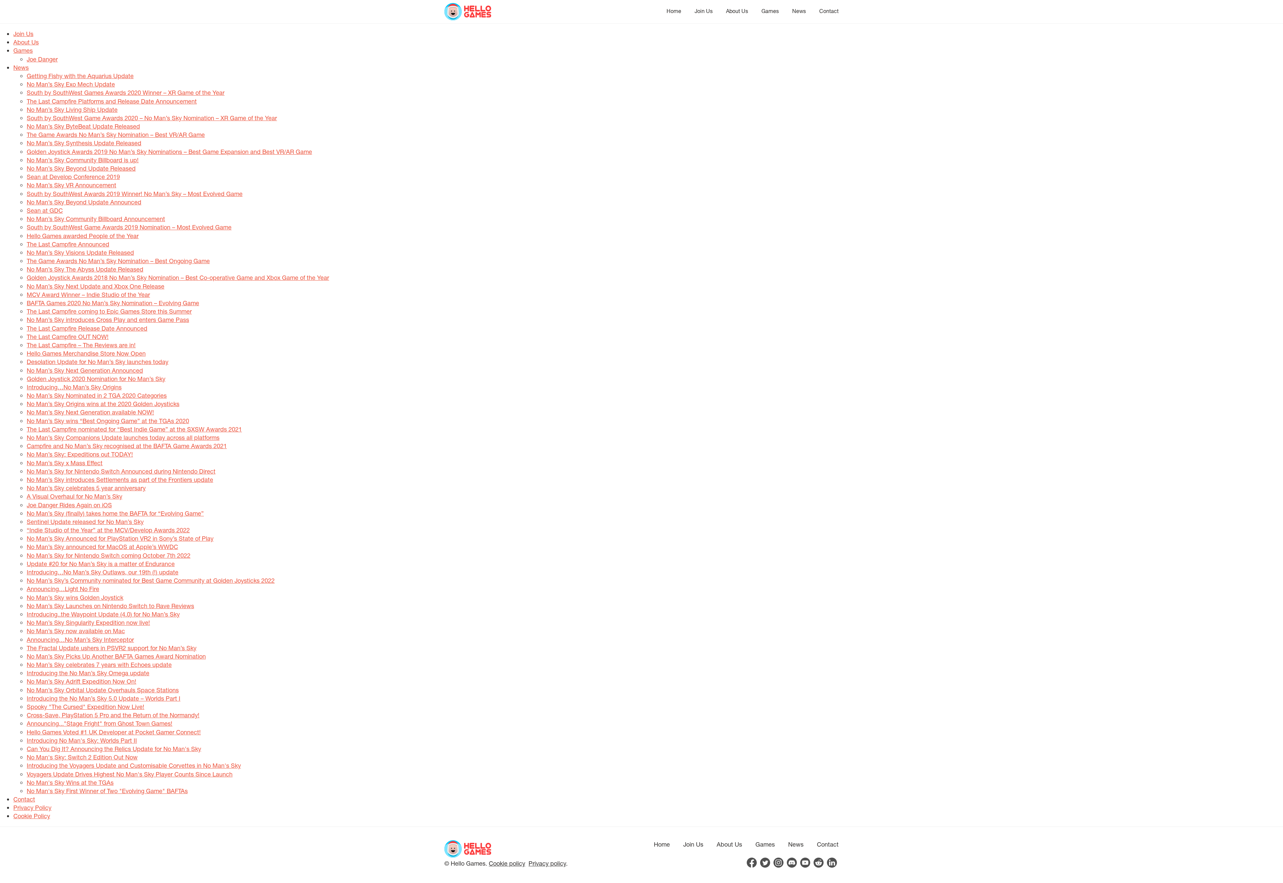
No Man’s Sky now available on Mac (76, 631)
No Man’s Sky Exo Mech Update (71, 84)
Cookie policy (507, 863)
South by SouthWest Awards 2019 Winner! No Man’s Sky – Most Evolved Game (135, 193)
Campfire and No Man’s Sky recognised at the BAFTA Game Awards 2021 (127, 446)
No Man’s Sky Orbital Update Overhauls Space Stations (103, 690)
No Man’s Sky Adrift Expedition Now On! (81, 681)
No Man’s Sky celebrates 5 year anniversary (86, 488)
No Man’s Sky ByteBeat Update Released (83, 126)
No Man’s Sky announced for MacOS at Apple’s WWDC (102, 546)
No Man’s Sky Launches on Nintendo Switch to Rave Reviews (110, 605)
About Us (737, 11)
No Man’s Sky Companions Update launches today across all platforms (123, 437)
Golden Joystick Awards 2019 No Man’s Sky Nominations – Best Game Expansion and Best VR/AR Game (169, 151)
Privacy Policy (32, 807)
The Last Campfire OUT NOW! (68, 336)
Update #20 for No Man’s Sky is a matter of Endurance (101, 563)
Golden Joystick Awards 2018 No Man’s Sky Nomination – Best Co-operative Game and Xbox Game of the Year (178, 277)
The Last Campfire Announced (68, 244)
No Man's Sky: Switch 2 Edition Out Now (82, 757)
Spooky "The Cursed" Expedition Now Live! (85, 706)
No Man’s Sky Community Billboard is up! (83, 160)
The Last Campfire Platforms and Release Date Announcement (112, 101)
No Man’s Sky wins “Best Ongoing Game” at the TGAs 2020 (108, 420)
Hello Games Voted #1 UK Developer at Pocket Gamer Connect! (114, 732)
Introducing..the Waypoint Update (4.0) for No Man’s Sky (103, 614)
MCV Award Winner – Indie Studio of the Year (88, 294)
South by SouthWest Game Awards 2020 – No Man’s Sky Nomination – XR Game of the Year (152, 118)
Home (674, 11)
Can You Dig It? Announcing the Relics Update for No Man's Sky (114, 748)
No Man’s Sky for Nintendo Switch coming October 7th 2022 (108, 555)
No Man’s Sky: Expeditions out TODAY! (80, 454)
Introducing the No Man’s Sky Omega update (88, 673)
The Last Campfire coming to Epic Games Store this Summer (109, 311)
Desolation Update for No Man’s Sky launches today (97, 361)
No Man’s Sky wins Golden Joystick (75, 597)
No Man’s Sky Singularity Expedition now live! (88, 622)
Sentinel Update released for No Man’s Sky (85, 521)
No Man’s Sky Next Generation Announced (85, 370)
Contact (829, 11)
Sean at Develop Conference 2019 (73, 176)
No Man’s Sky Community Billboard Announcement (96, 218)
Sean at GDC (45, 210)
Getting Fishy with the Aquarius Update (80, 75)
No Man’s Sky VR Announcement (71, 185)
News (799, 11)
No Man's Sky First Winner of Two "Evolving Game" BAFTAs (107, 790)
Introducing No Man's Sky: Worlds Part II (82, 740)
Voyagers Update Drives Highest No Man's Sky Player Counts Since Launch (130, 774)
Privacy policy (547, 863)
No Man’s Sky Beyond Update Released (81, 168)
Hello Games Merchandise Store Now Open (86, 353)
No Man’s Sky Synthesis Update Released (84, 143)
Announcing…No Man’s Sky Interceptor (80, 639)
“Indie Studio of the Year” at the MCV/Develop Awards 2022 (108, 530)
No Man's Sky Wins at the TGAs (70, 782)
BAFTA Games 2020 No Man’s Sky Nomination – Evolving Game (113, 303)
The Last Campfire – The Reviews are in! (81, 345)
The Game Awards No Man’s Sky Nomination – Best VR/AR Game (116, 134)
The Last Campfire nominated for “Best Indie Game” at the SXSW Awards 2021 (134, 429)
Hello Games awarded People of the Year (83, 235)
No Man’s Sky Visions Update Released (80, 252)
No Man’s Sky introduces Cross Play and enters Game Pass (108, 319)
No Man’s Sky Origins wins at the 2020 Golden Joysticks (103, 403)
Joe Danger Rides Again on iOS (69, 505)
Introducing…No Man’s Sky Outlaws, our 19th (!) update (102, 572)
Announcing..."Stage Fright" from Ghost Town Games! (99, 723)
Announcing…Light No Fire (63, 588)
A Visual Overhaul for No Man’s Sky (74, 496)
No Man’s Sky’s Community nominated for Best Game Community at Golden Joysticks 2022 (151, 580)
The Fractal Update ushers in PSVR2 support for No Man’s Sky (111, 648)
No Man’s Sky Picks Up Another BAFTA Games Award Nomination (116, 656)
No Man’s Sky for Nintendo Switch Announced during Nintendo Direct (121, 471)
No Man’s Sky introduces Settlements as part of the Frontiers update (120, 479)
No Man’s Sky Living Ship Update (72, 109)
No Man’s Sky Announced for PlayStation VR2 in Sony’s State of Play (120, 538)
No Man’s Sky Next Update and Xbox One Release (95, 286)
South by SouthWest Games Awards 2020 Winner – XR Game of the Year (126, 92)
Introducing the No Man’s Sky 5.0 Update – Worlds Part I (103, 698)
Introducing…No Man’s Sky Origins (74, 387)
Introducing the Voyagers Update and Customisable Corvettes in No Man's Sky (134, 765)
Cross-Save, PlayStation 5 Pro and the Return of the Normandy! (113, 715)
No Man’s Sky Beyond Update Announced (84, 202)
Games (770, 11)
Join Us (704, 11)
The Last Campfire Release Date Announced (87, 328)
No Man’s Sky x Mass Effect (65, 463)
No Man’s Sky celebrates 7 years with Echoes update (99, 664)
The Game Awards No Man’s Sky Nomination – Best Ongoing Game (118, 260)
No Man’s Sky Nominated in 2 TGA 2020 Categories (97, 395)
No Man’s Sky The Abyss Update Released (85, 269)
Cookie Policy (31, 816)
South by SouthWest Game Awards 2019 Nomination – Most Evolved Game (129, 227)
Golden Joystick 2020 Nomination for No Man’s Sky (96, 378)
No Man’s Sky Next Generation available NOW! (90, 412)
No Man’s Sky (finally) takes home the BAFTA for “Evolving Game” (115, 513)
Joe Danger (42, 59)
